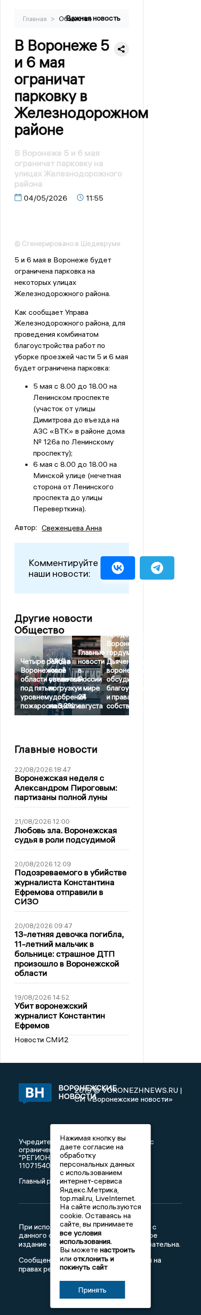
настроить (117, 1249)
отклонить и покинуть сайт (87, 1262)
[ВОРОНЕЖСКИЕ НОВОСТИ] (33, 1094)
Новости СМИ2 (41, 1039)
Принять (92, 1289)
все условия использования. (86, 1237)
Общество (75, 19)
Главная (35, 19)
